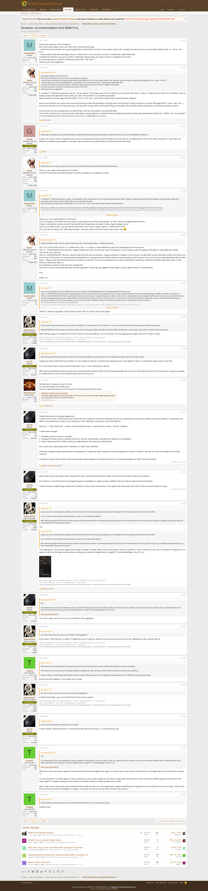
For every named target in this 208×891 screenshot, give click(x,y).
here (131, 19)
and (47, 406)
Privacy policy (173, 883)
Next (43, 35)
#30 (184, 380)
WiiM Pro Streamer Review (41, 832)
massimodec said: (47, 72)
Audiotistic (31, 857)
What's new (80, 9)
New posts (25, 13)
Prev (25, 35)
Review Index (55, 9)
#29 (184, 348)
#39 (184, 748)
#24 (184, 158)
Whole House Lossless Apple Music (44, 840)
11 (82, 835)
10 (79, 835)
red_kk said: (45, 131)
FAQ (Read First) (29, 9)
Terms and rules (160, 883)
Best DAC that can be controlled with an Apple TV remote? (55, 847)
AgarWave (177, 835)
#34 (184, 595)
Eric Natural (177, 842)
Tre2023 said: (45, 721)
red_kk (25, 31)
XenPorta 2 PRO (95, 889)
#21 (184, 40)
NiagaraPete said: (47, 353)
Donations (94, 9)
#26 (184, 235)
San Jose (34, 375)
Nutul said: (44, 195)
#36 (184, 658)
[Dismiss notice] (185, 19)
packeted (31, 850)
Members (106, 9)
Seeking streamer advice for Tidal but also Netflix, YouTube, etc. (58, 854)
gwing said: (45, 162)
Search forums (35, 13)
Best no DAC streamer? (39, 862)
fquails (30, 842)
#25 (184, 191)
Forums (68, 9)
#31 (184, 412)
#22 (184, 67)
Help (181, 883)
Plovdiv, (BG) (32, 95)
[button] (86, 9)
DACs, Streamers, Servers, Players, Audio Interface (61, 850)
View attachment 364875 (49, 614)
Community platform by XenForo (91, 887)
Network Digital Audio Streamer (54, 393)
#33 (184, 503)
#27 (184, 283)
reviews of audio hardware (64, 19)
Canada (34, 343)
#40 (184, 794)
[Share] (180, 40)
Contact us (149, 883)
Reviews (43, 9)
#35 (184, 626)
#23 (184, 126)
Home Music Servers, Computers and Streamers (58, 835)
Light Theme (27, 883)
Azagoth (31, 865)
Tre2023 (178, 857)
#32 (184, 472)
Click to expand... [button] (113, 215)
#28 (184, 317)
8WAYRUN (115, 889)
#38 (184, 716)
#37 (184, 685)
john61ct (178, 864)
